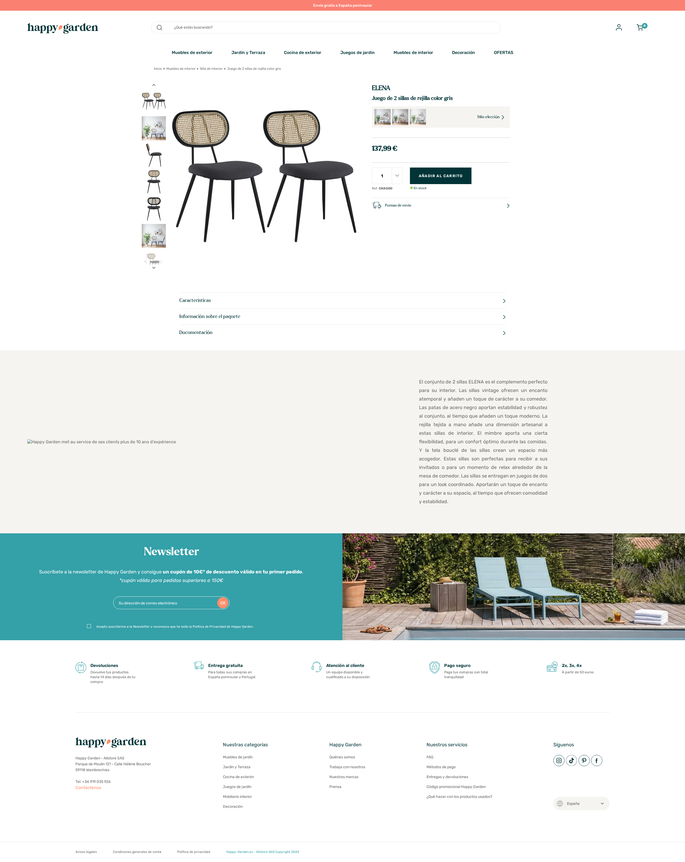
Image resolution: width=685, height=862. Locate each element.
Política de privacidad (193, 852)
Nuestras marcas (344, 777)
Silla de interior (211, 69)
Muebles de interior (413, 52)
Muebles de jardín (238, 757)
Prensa (335, 787)
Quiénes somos (342, 757)
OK (223, 602)
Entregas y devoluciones (447, 777)
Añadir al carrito (441, 176)
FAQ (430, 757)
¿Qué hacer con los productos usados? (459, 796)
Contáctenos (88, 787)
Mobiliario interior (237, 796)
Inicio (158, 69)
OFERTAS (503, 52)
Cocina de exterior (302, 52)
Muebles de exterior (192, 52)
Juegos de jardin (357, 52)
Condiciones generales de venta (137, 852)
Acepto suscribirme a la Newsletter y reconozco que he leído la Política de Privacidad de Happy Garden (174, 626)
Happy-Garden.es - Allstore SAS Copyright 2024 (262, 852)
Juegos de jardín (237, 787)
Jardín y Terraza (248, 52)
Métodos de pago (441, 767)
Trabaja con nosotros (347, 767)
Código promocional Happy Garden (456, 787)
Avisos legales (86, 852)
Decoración (463, 52)
